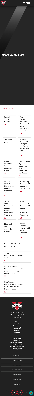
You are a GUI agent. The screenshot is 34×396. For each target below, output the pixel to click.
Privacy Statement (17, 342)
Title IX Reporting (17, 340)
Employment (17, 348)
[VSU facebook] (8, 392)
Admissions (20, 107)
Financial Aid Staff (8, 108)
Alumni (17, 332)
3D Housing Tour (17, 370)
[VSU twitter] (14, 392)
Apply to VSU (17, 379)
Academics (17, 326)
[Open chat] (31, 393)
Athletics (17, 330)
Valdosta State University (8, 107)
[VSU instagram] (20, 392)
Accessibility (17, 338)
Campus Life (17, 328)
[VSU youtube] (25, 392)
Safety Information (17, 346)
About (17, 322)
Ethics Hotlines (17, 344)
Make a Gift (17, 384)
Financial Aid (28, 107)
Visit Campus (17, 374)
